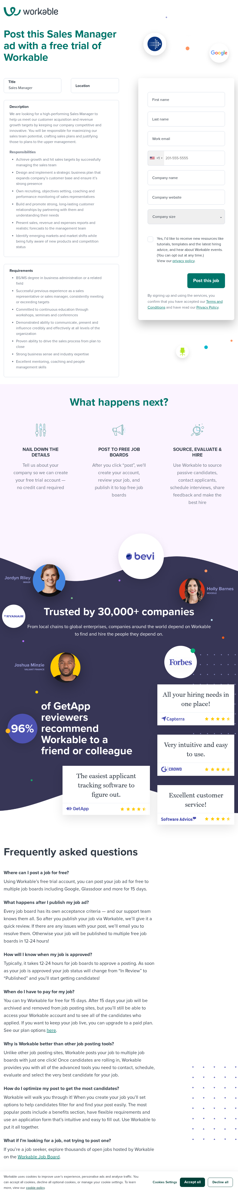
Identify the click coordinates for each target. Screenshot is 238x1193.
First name (160, 99)
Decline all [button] (220, 1182)
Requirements (21, 270)
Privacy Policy (207, 307)
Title (12, 82)
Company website (167, 197)
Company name (165, 178)
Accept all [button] (192, 1182)
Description (19, 106)
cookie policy (35, 1188)
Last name (160, 119)
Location (83, 85)
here (51, 1030)
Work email (161, 139)
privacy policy (183, 261)
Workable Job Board (39, 1157)
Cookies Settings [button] (165, 1182)
